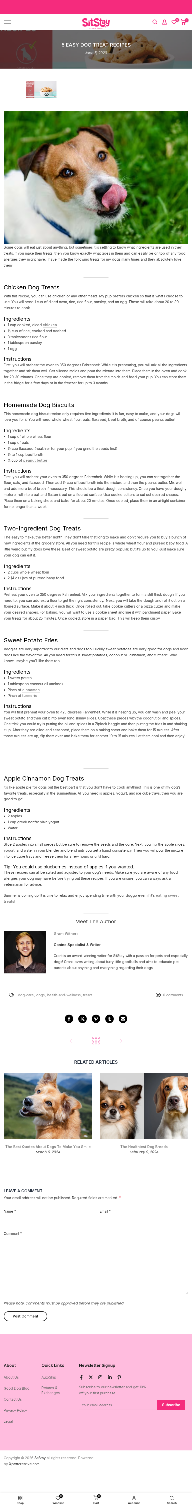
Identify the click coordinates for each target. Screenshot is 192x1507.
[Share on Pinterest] (96, 1019)
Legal (8, 1421)
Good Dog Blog (17, 1388)
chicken (50, 325)
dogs (40, 995)
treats (87, 995)
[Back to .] (96, 1041)
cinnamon (31, 690)
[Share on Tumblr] (109, 1019)
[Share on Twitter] (82, 1019)
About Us (11, 1377)
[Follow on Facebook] (81, 1377)
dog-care (26, 995)
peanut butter (35, 460)
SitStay (40, 1458)
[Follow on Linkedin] (110, 1377)
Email (105, 1211)
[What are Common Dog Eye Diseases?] (71, 1041)
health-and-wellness (64, 995)
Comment (13, 1233)
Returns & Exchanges (51, 1390)
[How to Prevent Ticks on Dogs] (121, 1041)
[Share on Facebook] (69, 1019)
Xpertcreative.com (24, 1464)
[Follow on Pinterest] (119, 1377)
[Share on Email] (123, 1019)
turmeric (29, 695)
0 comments (173, 995)
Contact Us (13, 1399)
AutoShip (49, 1377)
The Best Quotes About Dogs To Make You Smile (48, 1147)
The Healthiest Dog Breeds (144, 1147)
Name (10, 1211)
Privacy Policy (15, 1410)
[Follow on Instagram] (100, 1377)
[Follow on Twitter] (90, 1377)
